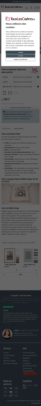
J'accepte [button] (20, 52)
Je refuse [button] (20, 55)
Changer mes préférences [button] (20, 59)
